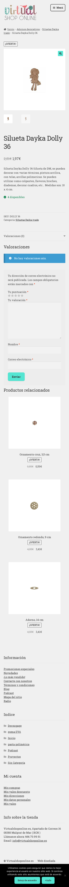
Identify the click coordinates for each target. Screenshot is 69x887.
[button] (60, 53)
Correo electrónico (20, 359)
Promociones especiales (19, 669)
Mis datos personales (17, 799)
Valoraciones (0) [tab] (14, 236)
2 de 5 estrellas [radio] (12, 295)
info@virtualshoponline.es (29, 840)
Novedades (11, 673)
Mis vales (10, 803)
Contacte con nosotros (18, 681)
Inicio (10, 29)
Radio (7, 701)
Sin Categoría (16, 762)
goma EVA (14, 731)
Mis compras (12, 787)
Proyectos (14, 756)
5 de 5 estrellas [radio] (22, 295)
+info (48, 880)
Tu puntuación (18, 292)
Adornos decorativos (28, 29)
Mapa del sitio (13, 697)
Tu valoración (17, 300)
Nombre (14, 344)
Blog (6, 689)
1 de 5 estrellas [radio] (9, 295)
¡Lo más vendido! (14, 677)
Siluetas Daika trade (27, 219)
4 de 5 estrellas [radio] (18, 295)
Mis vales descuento (17, 791)
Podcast (9, 693)
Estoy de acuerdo (27, 880)
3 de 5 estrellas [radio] (15, 295)
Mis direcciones (14, 795)
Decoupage (15, 725)
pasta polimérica (18, 744)
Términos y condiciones (19, 685)
